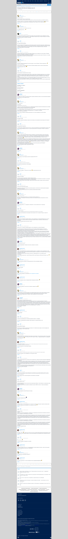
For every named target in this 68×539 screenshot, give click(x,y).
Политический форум (28, 466)
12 (33, 11)
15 (38, 11)
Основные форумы (22, 466)
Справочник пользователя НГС (22, 495)
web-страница (32, 273)
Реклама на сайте (20, 511)
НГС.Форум (18, 466)
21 (47, 11)
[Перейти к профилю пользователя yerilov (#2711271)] (18, 34)
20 (46, 11)
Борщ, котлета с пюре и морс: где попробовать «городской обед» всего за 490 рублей (32, 477)
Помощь (19, 515)
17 (41, 11)
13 (35, 11)
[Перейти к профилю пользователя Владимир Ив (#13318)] (18, 298)
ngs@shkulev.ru (27, 524)
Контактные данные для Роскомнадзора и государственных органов (26, 518)
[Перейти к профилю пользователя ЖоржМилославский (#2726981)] (18, 217)
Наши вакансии (20, 514)
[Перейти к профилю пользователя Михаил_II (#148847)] (18, 371)
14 (36, 11)
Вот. (18, 261)
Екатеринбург (19, 505)
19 (44, 11)
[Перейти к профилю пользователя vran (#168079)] (18, 16)
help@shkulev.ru (23, 525)
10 (30, 11)
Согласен (49, 4)
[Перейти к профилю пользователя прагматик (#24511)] (18, 95)
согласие (43, 4)
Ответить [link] (18, 23)
